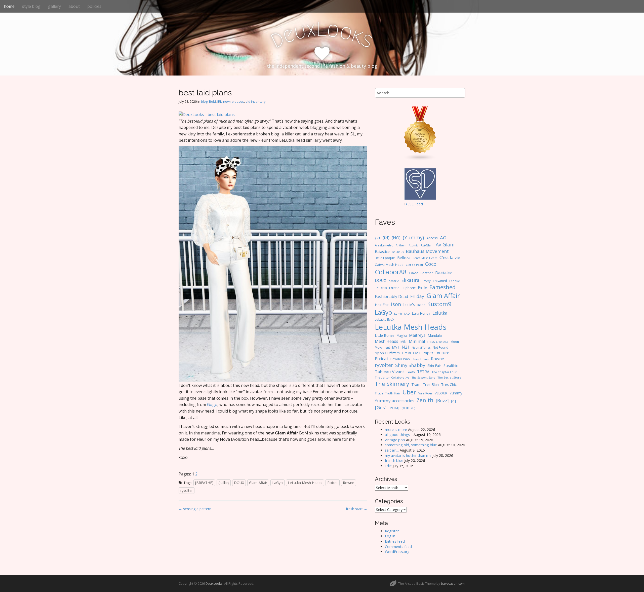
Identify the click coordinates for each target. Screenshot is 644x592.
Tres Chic (449, 384)
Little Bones (384, 335)
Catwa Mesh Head (389, 264)
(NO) (396, 238)
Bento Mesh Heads (425, 258)
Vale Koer (425, 393)
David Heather (421, 273)
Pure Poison (421, 359)
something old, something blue (411, 444)
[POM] (394, 407)
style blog (31, 6)
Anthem (401, 245)
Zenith (425, 400)
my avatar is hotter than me (408, 455)
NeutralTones (421, 347)
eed (420, 204)
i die (388, 465)
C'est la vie (449, 257)
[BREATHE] (204, 482)
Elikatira (410, 280)
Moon (455, 342)
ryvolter (186, 490)
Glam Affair (258, 482)
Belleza (403, 257)
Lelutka (440, 313)
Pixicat (332, 482)
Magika (402, 336)
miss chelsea (437, 341)
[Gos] (380, 407)
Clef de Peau (414, 265)
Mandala (435, 335)
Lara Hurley (421, 313)
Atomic (413, 245)
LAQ (407, 313)
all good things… (399, 434)
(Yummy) (413, 237)
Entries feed (395, 541)
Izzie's (409, 304)
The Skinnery (392, 383)
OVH (416, 353)
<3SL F (411, 204)
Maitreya (417, 335)
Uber (409, 392)
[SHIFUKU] (408, 408)
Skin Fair (434, 365)
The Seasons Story (423, 377)
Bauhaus (398, 252)
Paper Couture (435, 352)
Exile (422, 287)
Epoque (454, 281)
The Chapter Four (444, 372)
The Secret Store (449, 377)
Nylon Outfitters (387, 353)
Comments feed (398, 546)
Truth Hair (392, 393)
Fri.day (417, 296)
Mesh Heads (386, 341)
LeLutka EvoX (384, 319)
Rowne (348, 482)
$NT (377, 238)
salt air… (392, 450)
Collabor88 (391, 272)
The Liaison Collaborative (392, 377)
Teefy (410, 372)
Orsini (406, 353)
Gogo (212, 404)
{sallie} (223, 482)
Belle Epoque (385, 257)
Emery (426, 281)
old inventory (256, 101)
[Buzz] (442, 400)
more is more (396, 429)
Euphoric (408, 287)
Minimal (417, 341)
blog (204, 101)
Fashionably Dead (391, 296)
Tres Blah (431, 384)
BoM (212, 101)
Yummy (456, 392)
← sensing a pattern (195, 508)
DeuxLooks (214, 583)
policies (94, 6)
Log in (390, 536)
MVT (395, 347)
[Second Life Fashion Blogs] (420, 133)
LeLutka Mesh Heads (305, 482)
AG (443, 237)
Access (432, 237)
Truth (379, 393)
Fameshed (442, 287)
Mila (403, 342)
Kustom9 (439, 304)
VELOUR (441, 393)
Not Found (440, 347)
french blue (394, 460)
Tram (415, 384)
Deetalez (443, 273)
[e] (453, 400)
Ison (396, 304)
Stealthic (451, 365)
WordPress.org (397, 551)
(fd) (386, 238)
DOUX (239, 482)
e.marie (393, 281)
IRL (219, 101)
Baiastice (382, 251)
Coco (430, 264)
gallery (54, 6)
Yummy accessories (394, 400)
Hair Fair (382, 304)
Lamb (398, 313)
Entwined (440, 280)
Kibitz (421, 305)
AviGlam (445, 244)
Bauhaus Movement (427, 251)
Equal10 (381, 288)
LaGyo (277, 482)
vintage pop (395, 439)
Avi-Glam (427, 245)
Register (392, 531)
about (74, 6)
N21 (406, 347)
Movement (382, 347)
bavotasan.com (453, 583)
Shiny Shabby (410, 365)
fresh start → (356, 508)
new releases (233, 101)
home (9, 6)
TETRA (423, 372)
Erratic (394, 287)
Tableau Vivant (389, 372)
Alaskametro (384, 245)
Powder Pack (400, 359)
